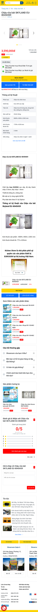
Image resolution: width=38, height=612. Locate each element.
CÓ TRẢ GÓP (10, 295)
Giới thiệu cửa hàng (24, 584)
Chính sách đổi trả (24, 589)
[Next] (33, 33)
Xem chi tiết (18, 573)
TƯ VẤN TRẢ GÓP (27, 85)
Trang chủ (4, 9)
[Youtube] (35, 594)
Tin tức (3, 587)
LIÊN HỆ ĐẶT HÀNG (28, 295)
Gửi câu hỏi (31, 487)
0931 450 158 (14, 596)
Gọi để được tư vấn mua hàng (14, 89)
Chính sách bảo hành (24, 587)
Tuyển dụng (4, 589)
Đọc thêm (17, 272)
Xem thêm (18, 534)
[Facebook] (30, 594)
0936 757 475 (14, 593)
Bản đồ (8, 573)
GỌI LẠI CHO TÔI (10, 85)
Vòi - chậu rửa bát (17, 9)
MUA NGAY (19, 290)
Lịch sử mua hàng (5, 584)
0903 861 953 (14, 602)
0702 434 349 (14, 599)
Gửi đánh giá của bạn (19, 451)
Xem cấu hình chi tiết (19, 141)
